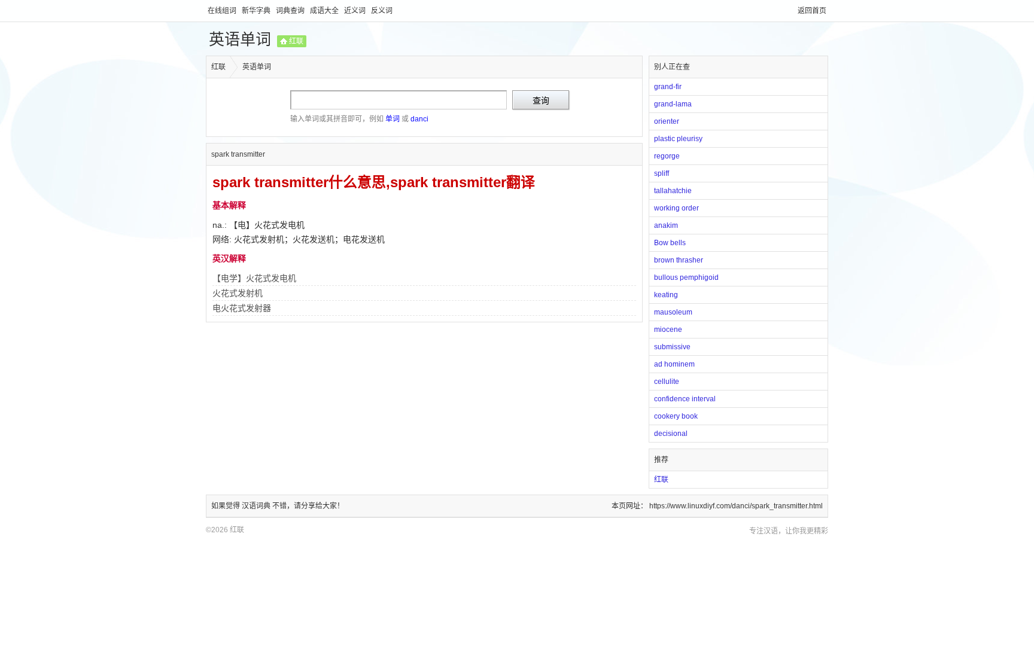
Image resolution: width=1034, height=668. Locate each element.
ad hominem (674, 364)
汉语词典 (257, 506)
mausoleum (673, 312)
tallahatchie (673, 191)
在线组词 (223, 11)
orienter (666, 121)
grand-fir (668, 87)
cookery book (676, 416)
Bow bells (670, 243)
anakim (666, 225)
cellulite (666, 381)
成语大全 (325, 11)
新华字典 (257, 11)
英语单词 (240, 39)
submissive (672, 347)
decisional (671, 433)
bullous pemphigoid (686, 277)
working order (676, 208)
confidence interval (685, 399)
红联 (296, 41)
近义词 (355, 11)
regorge (667, 156)
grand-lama (673, 104)
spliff (661, 173)
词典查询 (291, 11)
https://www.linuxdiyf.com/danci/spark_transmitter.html (736, 506)
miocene (668, 329)
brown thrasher (678, 260)
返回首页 (812, 11)
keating (666, 295)
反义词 (382, 11)
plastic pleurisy (678, 139)
